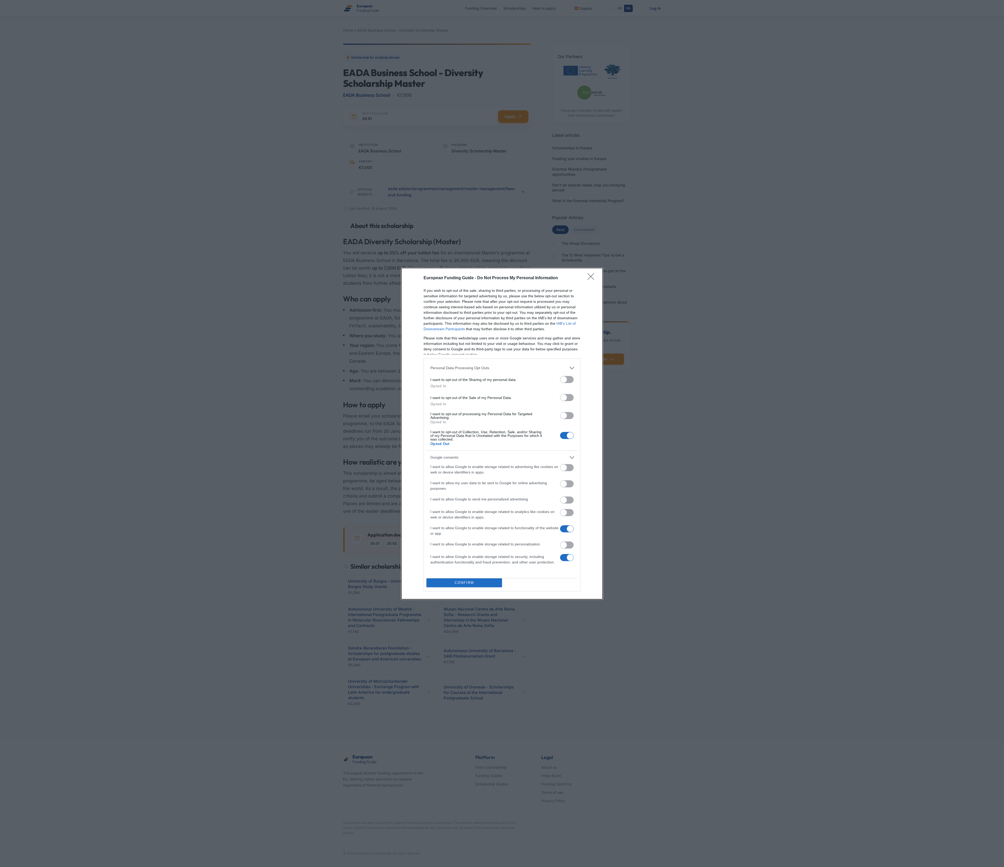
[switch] (567, 379)
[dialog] (502, 433)
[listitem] (502, 368)
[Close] (592, 278)
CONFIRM (464, 583)
